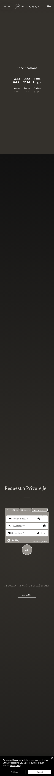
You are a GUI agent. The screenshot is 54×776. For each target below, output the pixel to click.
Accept (40, 772)
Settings (14, 772)
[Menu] (49, 7)
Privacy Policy (15, 765)
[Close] (50, 759)
